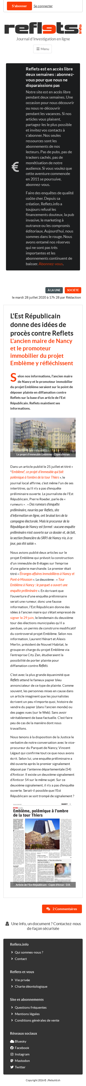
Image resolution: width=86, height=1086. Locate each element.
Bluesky (20, 1041)
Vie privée (22, 980)
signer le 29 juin (22, 618)
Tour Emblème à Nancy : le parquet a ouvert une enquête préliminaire (38, 585)
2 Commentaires (64, 909)
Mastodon (22, 1061)
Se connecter (43, 6)
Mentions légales (27, 1014)
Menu (44, 49)
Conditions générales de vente (37, 1020)
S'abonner (19, 6)
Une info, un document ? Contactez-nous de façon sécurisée (46, 926)
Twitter (20, 1067)
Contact (21, 959)
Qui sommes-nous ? (29, 952)
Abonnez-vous (51, 264)
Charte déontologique (31, 986)
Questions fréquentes (31, 1007)
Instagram (22, 1054)
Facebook (22, 1048)
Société (73, 290)
